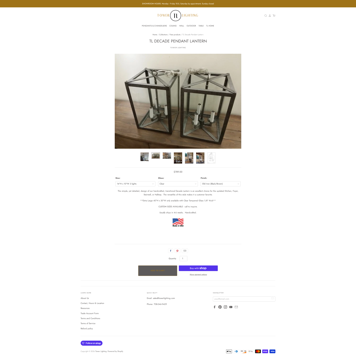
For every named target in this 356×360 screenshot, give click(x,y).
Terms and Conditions (90, 318)
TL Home (210, 25)
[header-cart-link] (273, 15)
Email (185, 250)
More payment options (198, 274)
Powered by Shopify (115, 351)
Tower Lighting (178, 48)
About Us (85, 298)
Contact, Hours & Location (92, 303)
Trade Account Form (90, 313)
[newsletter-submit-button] (272, 299)
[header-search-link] (265, 15)
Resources (85, 308)
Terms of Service (88, 323)
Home (155, 34)
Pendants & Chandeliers (154, 25)
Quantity (172, 258)
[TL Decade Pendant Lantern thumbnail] (144, 156)
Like (170, 250)
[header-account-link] (269, 15)
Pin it (177, 250)
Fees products (175, 34)
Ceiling (173, 25)
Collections (163, 34)
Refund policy (87, 328)
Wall (181, 25)
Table (201, 25)
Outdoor (191, 25)
